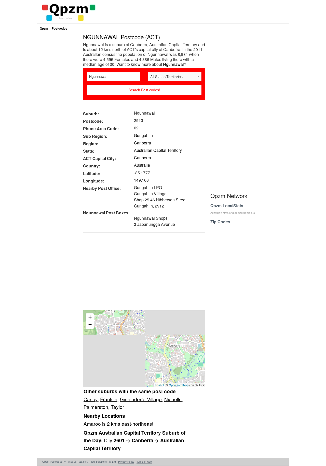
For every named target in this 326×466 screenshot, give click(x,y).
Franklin (108, 399)
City (109, 440)
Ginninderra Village (141, 399)
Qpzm (44, 28)
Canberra (142, 143)
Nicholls (173, 399)
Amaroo (92, 423)
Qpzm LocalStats (232, 209)
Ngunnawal (173, 64)
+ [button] (90, 317)
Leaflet (159, 385)
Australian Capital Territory (158, 150)
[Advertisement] (141, 273)
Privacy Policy (126, 461)
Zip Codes (220, 222)
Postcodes (59, 28)
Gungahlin (143, 135)
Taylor (117, 406)
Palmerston (96, 406)
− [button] (90, 325)
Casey (91, 399)
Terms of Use (144, 461)
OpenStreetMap (178, 385)
